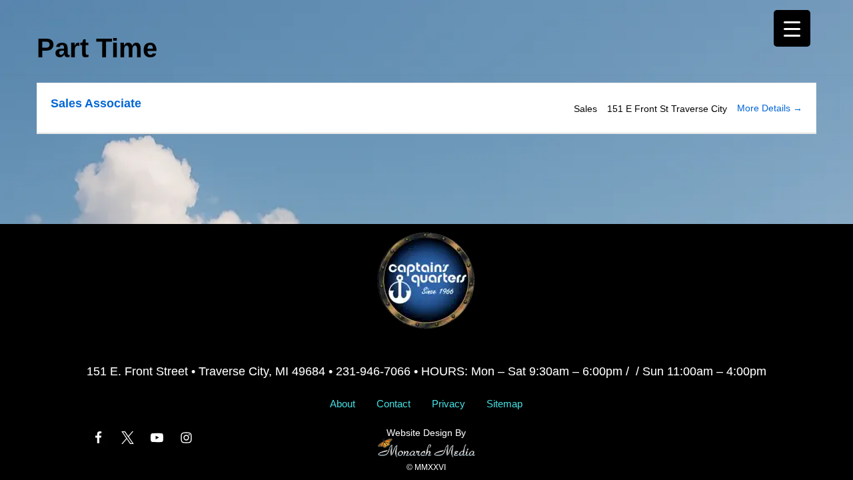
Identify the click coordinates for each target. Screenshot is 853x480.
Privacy (448, 403)
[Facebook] (98, 437)
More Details (765, 108)
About (342, 403)
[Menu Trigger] (792, 28)
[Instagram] (186, 437)
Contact (394, 403)
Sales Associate (96, 103)
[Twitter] (127, 437)
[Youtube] (157, 437)
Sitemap (504, 403)
